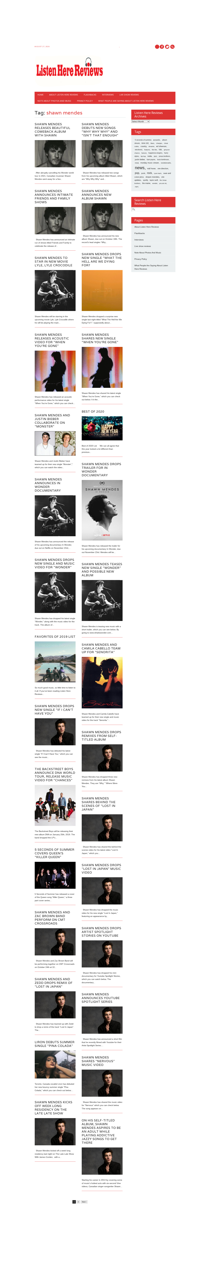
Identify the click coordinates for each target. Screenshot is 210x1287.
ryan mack (157, 173)
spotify (145, 180)
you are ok (163, 183)
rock (149, 173)
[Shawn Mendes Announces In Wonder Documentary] (55, 535)
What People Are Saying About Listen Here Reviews (126, 100)
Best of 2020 (93, 411)
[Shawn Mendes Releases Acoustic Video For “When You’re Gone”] (55, 391)
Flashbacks (90, 94)
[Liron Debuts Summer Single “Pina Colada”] (55, 1078)
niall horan (151, 168)
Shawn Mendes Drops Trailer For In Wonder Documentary (101, 469)
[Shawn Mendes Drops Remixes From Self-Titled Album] (102, 771)
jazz (155, 156)
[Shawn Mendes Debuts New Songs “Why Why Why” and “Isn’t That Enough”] (102, 166)
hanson (144, 153)
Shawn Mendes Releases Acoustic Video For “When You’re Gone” (52, 340)
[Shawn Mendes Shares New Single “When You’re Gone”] (102, 387)
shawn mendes (152, 177)
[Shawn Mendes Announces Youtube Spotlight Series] (102, 1033)
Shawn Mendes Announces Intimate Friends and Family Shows (54, 196)
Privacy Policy (85, 100)
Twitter (167, 47)
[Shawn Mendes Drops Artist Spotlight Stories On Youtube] (102, 967)
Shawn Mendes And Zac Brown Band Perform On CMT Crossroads (52, 917)
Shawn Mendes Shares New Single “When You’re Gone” (100, 338)
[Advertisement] (85, 23)
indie (150, 156)
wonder (154, 183)
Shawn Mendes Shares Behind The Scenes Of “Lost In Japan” (99, 803)
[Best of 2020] (102, 439)
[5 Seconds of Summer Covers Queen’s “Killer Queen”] (55, 888)
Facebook (162, 47)
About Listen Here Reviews (63, 94)
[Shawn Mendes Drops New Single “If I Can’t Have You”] (55, 744)
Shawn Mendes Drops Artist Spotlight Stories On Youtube (101, 932)
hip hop (143, 156)
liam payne (151, 160)
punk (143, 173)
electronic (138, 150)
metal (137, 163)
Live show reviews (129, 94)
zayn (136, 186)
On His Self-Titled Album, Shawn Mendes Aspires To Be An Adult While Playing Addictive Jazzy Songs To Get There (101, 1131)
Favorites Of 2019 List (55, 637)
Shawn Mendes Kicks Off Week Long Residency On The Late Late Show (53, 1107)
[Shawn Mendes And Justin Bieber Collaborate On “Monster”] (55, 455)
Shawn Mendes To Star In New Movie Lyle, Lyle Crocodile (53, 261)
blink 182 (145, 143)
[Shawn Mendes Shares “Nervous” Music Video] (102, 1096)
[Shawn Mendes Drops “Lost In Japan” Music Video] (102, 904)
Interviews (108, 94)
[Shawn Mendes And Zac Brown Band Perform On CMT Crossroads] (55, 955)
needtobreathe (166, 163)
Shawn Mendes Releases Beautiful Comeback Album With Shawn (52, 129)
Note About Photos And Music (54, 100)
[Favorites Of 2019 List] (55, 681)
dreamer (151, 146)
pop (137, 173)
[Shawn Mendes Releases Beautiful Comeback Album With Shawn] (55, 166)
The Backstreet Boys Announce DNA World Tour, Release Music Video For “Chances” (55, 774)
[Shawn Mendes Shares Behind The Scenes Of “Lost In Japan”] (102, 840)
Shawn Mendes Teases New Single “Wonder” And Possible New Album (102, 569)
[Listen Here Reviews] (69, 86)
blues (152, 143)
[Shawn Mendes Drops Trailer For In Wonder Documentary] (102, 540)
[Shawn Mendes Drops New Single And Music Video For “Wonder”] (55, 612)
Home (40, 94)
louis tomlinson (163, 160)
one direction (163, 168)
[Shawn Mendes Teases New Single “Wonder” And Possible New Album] (102, 620)
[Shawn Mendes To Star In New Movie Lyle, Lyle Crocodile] (55, 310)
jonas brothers (164, 156)
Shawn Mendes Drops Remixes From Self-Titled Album (101, 735)
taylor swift (154, 180)
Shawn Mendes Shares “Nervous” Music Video (98, 1061)
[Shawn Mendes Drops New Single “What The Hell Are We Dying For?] (102, 310)
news (140, 167)
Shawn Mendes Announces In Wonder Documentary (48, 484)
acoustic (156, 140)
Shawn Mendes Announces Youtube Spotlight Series (101, 998)
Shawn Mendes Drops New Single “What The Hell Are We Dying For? (102, 259)
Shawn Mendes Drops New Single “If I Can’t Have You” (54, 709)
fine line (154, 150)
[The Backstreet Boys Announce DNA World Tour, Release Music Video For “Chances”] (55, 825)
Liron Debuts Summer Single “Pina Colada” (55, 1044)
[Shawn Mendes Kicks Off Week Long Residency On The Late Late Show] (55, 1144)
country (144, 146)
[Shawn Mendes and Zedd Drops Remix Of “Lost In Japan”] (55, 1018)
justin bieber (140, 159)
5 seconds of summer (143, 140)
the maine (146, 183)
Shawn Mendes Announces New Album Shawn (97, 194)
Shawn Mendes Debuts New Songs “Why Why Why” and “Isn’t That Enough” (100, 129)
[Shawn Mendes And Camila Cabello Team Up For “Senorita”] (102, 708)
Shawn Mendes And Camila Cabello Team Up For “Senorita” (101, 648)
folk (160, 150)
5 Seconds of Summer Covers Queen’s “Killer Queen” (54, 853)
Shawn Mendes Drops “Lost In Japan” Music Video (101, 868)
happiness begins (155, 153)
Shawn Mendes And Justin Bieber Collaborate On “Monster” (52, 420)
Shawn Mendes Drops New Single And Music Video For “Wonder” (55, 563)
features (147, 150)
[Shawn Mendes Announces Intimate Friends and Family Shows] (55, 233)
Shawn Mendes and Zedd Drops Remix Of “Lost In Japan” (54, 982)
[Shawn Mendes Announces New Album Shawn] (102, 230)
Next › (84, 1202)
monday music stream (149, 163)
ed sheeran (161, 146)
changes (159, 143)
